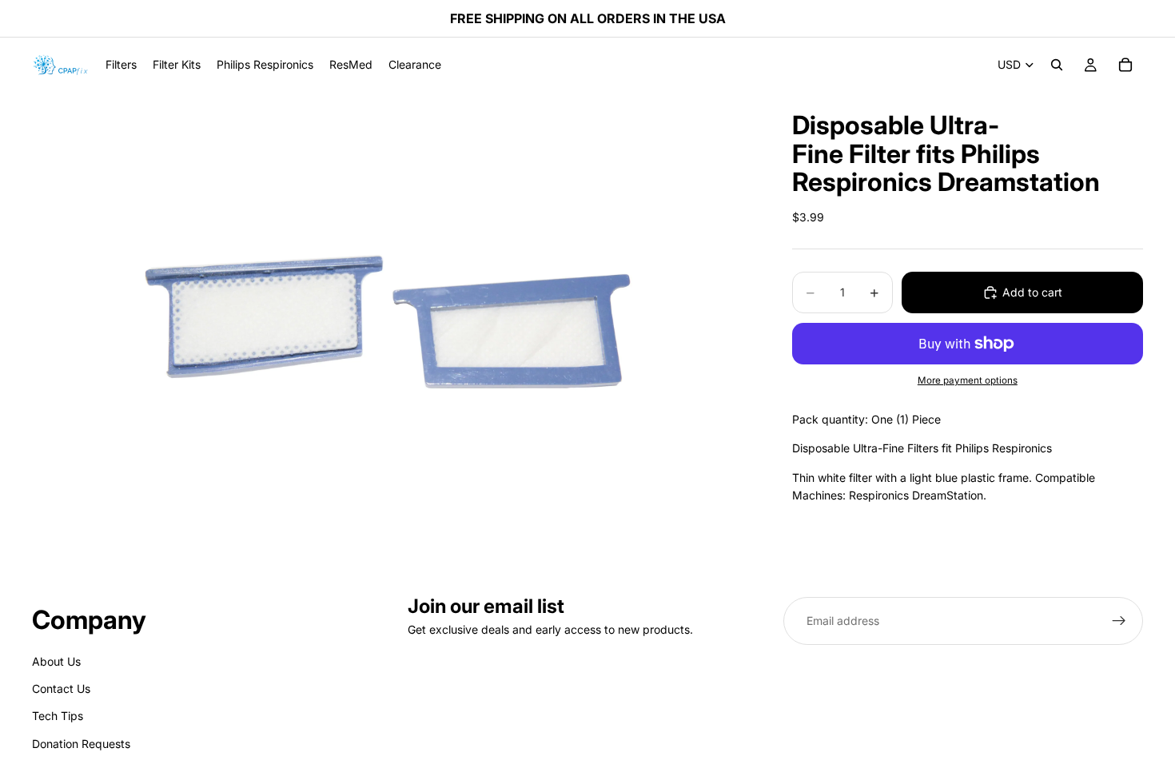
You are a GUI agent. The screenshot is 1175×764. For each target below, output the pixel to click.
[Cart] (1125, 64)
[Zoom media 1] (393, 332)
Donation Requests (81, 743)
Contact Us (61, 688)
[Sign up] (1119, 621)
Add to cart (1032, 292)
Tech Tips (57, 716)
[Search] (1056, 64)
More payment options (968, 380)
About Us (56, 661)
